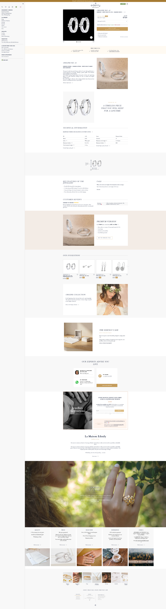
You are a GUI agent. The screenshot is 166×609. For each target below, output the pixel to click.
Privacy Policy (102, 590)
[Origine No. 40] (78, 25)
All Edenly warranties (124, 36)
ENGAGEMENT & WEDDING (7, 10)
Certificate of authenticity (102, 36)
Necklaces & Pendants (6, 20)
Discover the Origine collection (71, 305)
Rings (3, 19)
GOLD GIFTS (4, 31)
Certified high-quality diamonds (102, 146)
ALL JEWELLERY (5, 17)
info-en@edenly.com (90, 597)
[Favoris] (7, 7)
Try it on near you (5, 56)
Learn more (94, 456)
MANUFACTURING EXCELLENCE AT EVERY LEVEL (77, 132)
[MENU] (23, 4)
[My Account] (10, 7)
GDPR (107, 590)
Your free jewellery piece (10, 42)
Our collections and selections (7, 49)
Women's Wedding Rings (6, 13)
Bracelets (3, 23)
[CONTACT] (17, 7)
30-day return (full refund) (102, 33)
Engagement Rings (5, 11)
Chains (3, 25)
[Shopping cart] (13, 7)
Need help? (5, 60)
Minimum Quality (67, 143)
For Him (3, 34)
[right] (91, 37)
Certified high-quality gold (68, 148)
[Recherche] (3, 7)
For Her (3, 33)
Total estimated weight (68, 145)
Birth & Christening (5, 36)
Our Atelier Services (5, 52)
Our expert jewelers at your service (114, 51)
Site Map (96, 590)
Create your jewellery (6, 50)
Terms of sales (91, 590)
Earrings (3, 22)
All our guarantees (5, 47)
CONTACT (85, 590)
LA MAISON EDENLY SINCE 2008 (8, 45)
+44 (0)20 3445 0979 (107, 376)
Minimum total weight (101, 140)
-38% (106, 16)
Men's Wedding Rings (6, 14)
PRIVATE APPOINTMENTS (7, 54)
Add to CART (113, 29)
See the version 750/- (104, 237)
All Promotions (4, 40)
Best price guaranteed (102, 35)
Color (64, 140)
